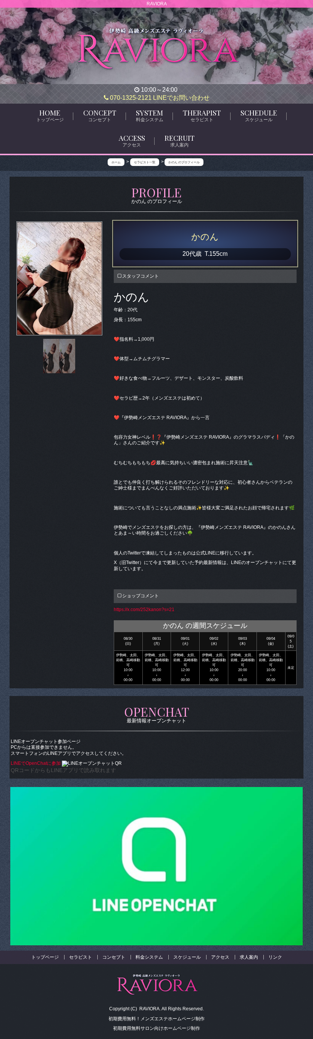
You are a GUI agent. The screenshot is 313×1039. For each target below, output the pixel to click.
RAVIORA (149, 1008)
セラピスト (80, 957)
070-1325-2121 (130, 97)
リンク (275, 957)
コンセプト (113, 957)
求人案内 (249, 957)
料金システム (149, 957)
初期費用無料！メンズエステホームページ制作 (156, 1018)
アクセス (220, 957)
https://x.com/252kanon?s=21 (144, 609)
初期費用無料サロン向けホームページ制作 (156, 1028)
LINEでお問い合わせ (181, 97)
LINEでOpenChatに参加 (36, 763)
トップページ (45, 957)
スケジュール (187, 957)
